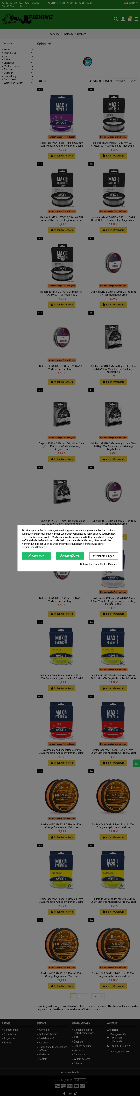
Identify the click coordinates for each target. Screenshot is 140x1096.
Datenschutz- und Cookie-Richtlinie (99, 564)
